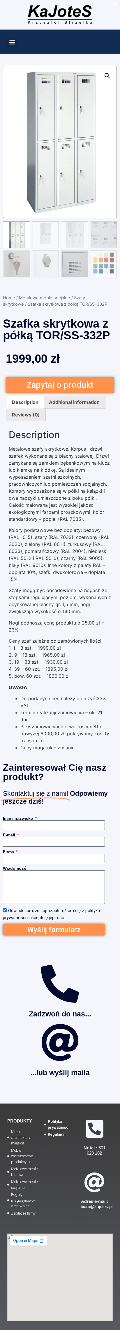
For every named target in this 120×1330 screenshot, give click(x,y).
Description (25, 402)
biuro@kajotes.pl (96, 1204)
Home (9, 297)
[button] (12, 42)
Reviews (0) (26, 415)
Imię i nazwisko (18, 818)
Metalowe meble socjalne (44, 297)
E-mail (9, 835)
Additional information (74, 402)
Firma (9, 852)
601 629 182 (94, 1150)
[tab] (25, 402)
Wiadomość (14, 868)
